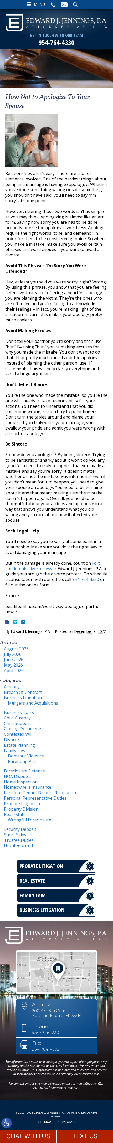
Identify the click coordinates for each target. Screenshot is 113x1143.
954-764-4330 (56, 42)
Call (53, 4)
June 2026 (13, 659)
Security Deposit (20, 829)
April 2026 (14, 670)
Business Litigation (23, 697)
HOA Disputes (18, 776)
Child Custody (17, 718)
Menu (39, 4)
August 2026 (16, 649)
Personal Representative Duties (35, 798)
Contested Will (18, 734)
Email (64, 4)
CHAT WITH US (28, 1136)
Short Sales (15, 835)
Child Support (17, 723)
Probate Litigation (22, 803)
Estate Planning (19, 745)
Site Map (44, 1122)
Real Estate (15, 814)
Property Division (21, 809)
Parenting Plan (22, 761)
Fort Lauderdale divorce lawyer (52, 566)
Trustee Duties (19, 840)
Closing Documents (23, 729)
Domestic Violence (26, 756)
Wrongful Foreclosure (29, 820)
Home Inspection (21, 782)
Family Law (14, 751)
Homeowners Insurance (27, 787)
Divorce (11, 740)
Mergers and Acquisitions (33, 703)
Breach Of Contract (23, 692)
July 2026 (13, 654)
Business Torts (19, 712)
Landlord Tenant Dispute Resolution (40, 792)
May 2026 (13, 665)
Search (75, 4)
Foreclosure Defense (24, 771)
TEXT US (85, 1136)
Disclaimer (67, 1122)
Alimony (12, 687)
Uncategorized (18, 845)
